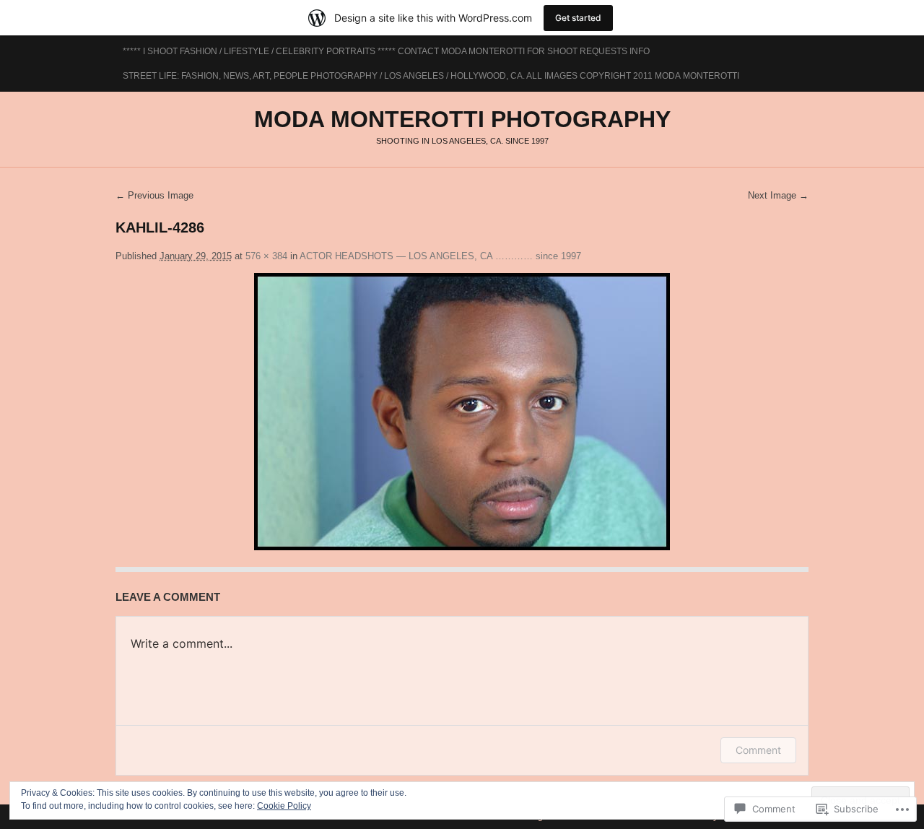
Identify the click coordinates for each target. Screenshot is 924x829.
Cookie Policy (284, 806)
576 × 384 (266, 256)
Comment (758, 750)
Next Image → (778, 195)
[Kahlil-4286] (462, 411)
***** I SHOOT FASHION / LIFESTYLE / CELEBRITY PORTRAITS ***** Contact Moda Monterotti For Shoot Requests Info (386, 51)
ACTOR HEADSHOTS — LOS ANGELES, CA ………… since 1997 (440, 256)
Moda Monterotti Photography (462, 119)
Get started (578, 17)
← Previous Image (154, 195)
